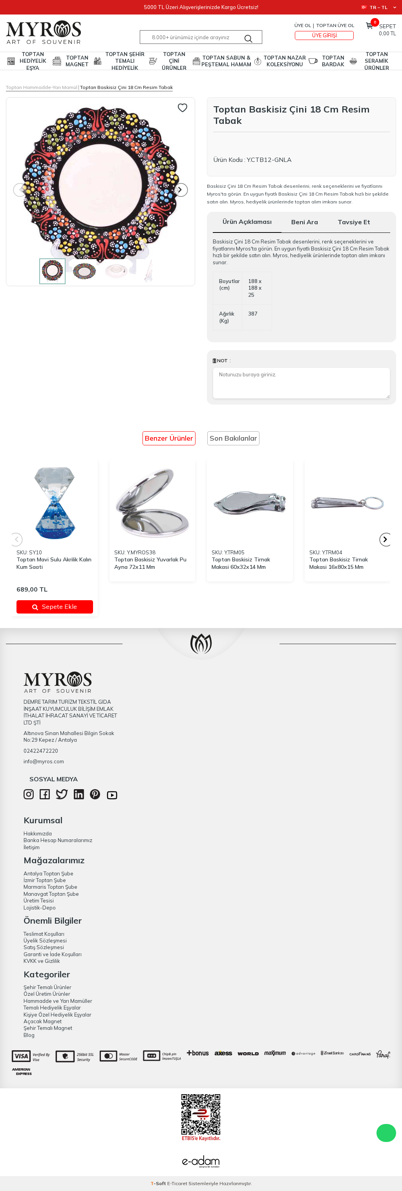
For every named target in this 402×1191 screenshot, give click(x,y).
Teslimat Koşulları (44, 934)
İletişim (32, 847)
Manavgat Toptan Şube (51, 894)
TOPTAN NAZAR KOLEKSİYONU (284, 60)
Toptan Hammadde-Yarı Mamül (41, 87)
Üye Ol (302, 25)
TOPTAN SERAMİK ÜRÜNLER (376, 61)
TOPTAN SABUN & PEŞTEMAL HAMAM (226, 60)
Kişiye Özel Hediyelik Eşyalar (57, 1014)
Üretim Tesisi (39, 900)
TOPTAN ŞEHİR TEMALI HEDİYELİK (124, 61)
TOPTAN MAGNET (77, 60)
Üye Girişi (324, 35)
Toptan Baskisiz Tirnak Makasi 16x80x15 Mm (338, 563)
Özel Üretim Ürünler (47, 994)
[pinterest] (95, 797)
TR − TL (378, 7)
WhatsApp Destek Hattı (386, 1133)
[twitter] (62, 797)
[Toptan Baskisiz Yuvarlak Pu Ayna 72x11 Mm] (152, 503)
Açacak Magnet (43, 1021)
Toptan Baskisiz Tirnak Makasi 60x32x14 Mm (241, 563)
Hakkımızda (38, 833)
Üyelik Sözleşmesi (45, 940)
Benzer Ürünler (169, 438)
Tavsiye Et (354, 222)
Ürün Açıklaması (247, 221)
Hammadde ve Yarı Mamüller (58, 1001)
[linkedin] (79, 797)
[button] (181, 190)
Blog (29, 1035)
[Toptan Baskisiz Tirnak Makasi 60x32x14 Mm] (250, 503)
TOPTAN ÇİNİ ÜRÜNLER (174, 61)
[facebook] (45, 797)
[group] (100, 192)
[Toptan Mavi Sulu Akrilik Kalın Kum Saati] (55, 503)
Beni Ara (304, 222)
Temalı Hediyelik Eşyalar (52, 1007)
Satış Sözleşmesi (44, 947)
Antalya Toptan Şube (48, 873)
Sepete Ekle (59, 606)
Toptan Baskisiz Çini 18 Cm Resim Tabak (126, 87)
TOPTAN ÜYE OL (335, 25)
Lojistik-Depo (40, 907)
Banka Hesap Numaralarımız (58, 840)
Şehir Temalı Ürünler (47, 987)
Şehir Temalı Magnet (48, 1028)
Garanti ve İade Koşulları (53, 954)
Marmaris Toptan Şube (50, 887)
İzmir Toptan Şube (45, 880)
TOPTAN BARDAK (333, 60)
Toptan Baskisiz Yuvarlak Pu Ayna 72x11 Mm (150, 563)
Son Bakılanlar (233, 438)
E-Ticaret (177, 1183)
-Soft (158, 1183)
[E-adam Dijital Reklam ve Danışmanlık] (201, 1162)
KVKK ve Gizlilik (42, 961)
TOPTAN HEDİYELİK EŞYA (33, 61)
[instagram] (29, 797)
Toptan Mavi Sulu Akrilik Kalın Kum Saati (53, 563)
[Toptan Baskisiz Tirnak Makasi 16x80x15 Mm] (347, 503)
